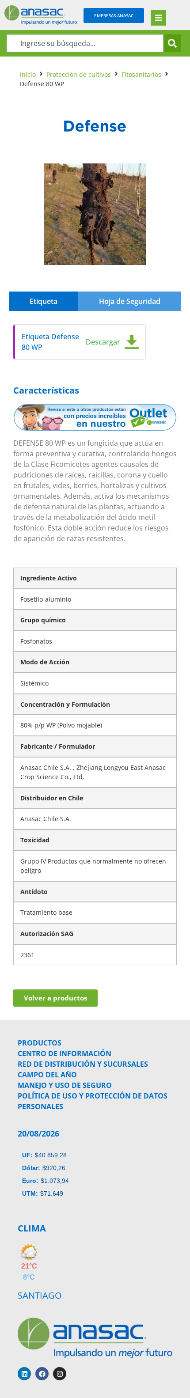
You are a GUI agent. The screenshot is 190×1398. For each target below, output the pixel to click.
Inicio (28, 74)
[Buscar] (172, 43)
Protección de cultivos (78, 74)
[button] (158, 18)
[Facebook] (42, 1373)
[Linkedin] (24, 1373)
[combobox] (85, 43)
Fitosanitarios (141, 74)
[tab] (43, 301)
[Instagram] (59, 1373)
